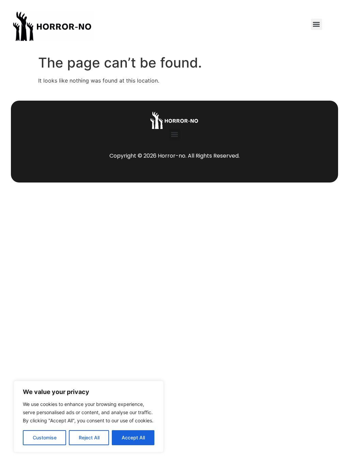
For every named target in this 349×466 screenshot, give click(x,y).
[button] (316, 24)
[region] (89, 416)
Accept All (133, 437)
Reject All (89, 437)
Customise (45, 437)
